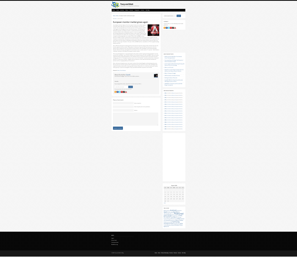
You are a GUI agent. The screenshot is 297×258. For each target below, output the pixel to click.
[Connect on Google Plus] (124, 92)
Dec (181, 104)
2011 (165, 115)
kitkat (178, 219)
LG (164, 220)
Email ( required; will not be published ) (142, 106)
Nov (180, 95)
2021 (165, 99)
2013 (165, 110)
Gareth (115, 18)
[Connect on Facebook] (117, 92)
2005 (165, 128)
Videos (126, 10)
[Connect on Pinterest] (122, 92)
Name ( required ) (137, 103)
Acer (165, 210)
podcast (168, 222)
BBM (172, 212)
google (170, 216)
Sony (171, 223)
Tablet (181, 223)
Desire (172, 214)
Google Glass (175, 215)
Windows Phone (178, 225)
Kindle (175, 218)
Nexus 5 (177, 220)
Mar (169, 102)
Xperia (165, 226)
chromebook (167, 214)
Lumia (166, 220)
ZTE (168, 226)
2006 (165, 126)
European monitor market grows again (130, 22)
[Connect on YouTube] (126, 92)
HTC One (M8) (172, 217)
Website (135, 110)
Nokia (181, 220)
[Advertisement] (167, 4)
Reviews (122, 10)
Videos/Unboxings (165, 252)
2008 (165, 122)
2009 (165, 119)
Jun (174, 93)
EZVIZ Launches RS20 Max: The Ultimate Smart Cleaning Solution (173, 57)
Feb (168, 102)
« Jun (165, 203)
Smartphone (167, 223)
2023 (165, 95)
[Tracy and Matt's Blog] (115, 7)
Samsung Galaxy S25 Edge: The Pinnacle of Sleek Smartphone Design (174, 61)
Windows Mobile (170, 225)
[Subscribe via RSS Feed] (115, 92)
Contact (142, 10)
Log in (112, 238)
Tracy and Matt (126, 4)
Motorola (170, 220)
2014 (165, 108)
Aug (176, 95)
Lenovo (182, 218)
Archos (169, 212)
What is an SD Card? (169, 67)
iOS (168, 218)
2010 (165, 117)
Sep (177, 104)
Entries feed (114, 240)
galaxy (165, 216)
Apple (165, 212)
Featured (178, 213)
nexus (174, 220)
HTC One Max (178, 217)
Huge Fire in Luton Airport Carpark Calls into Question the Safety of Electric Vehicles (174, 70)
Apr (171, 95)
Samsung (176, 222)
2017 (165, 102)
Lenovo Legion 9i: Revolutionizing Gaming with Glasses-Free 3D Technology (174, 64)
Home (113, 10)
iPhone (172, 218)
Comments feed (114, 242)
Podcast (131, 10)
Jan (167, 102)
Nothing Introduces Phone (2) (171, 77)
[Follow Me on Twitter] (120, 92)
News (118, 10)
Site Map (147, 10)
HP (178, 215)
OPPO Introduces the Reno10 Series (172, 75)
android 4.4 (179, 210)
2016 (165, 104)
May (172, 93)
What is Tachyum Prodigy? (170, 73)
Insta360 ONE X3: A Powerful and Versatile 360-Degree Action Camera (174, 80)
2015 (165, 106)
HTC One (166, 217)
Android (173, 210)
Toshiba (165, 225)
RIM (171, 222)
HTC (180, 215)
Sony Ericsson (177, 223)
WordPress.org (114, 244)
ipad (170, 218)
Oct (179, 95)
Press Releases (123, 70)
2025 (165, 93)
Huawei (165, 218)
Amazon (168, 210)
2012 (165, 113)
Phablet (165, 222)
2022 (165, 97)
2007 (165, 124)
